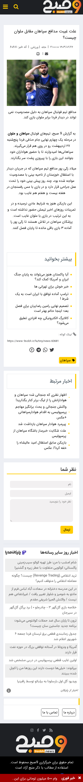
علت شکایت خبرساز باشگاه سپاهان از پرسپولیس (39, 433)
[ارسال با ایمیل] (46, 53)
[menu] (5, 6)
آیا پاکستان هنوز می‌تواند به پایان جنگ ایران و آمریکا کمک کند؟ (41, 277)
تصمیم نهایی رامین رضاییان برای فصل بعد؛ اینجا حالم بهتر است (42, 308)
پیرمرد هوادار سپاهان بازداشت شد (42, 424)
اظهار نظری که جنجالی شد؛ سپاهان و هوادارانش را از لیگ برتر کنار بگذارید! (40, 397)
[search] (16, 6)
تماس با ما (49, 712)
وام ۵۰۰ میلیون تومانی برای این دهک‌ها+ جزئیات (35, 778)
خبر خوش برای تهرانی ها (51, 286)
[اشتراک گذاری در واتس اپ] (45, 350)
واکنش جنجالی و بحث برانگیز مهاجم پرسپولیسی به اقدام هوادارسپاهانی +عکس (41, 412)
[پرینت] (38, 54)
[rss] (51, 731)
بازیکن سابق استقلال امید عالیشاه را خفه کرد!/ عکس (41, 445)
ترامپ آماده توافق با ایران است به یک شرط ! (42, 296)
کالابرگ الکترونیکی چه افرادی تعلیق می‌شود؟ (44, 320)
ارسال (66, 530)
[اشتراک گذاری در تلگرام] (38, 350)
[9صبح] (62, 6)
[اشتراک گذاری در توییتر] (52, 350)
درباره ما (69, 712)
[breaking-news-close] (79, 778)
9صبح (33, 762)
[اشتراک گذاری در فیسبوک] (32, 350)
